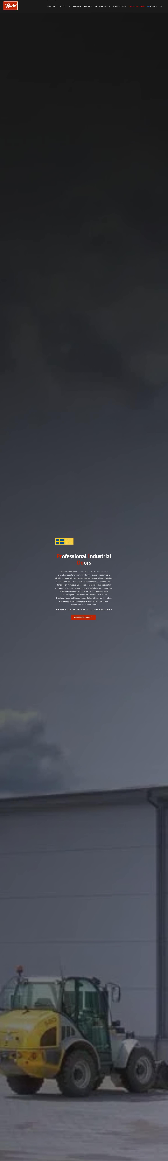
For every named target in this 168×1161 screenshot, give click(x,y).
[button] (161, 6)
